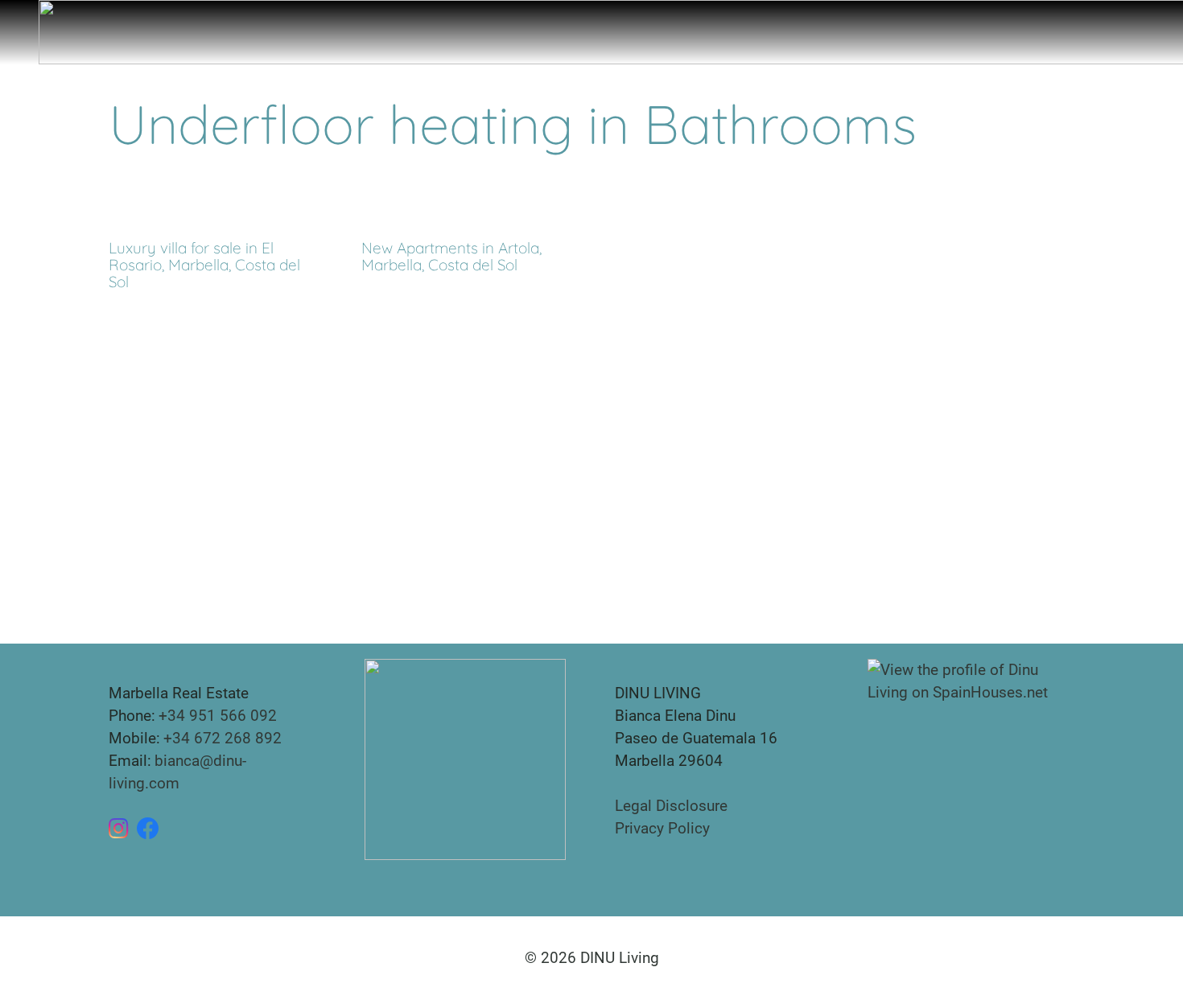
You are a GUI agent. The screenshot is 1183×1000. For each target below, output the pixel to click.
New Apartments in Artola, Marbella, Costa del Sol (451, 256)
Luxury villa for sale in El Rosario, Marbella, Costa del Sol (204, 264)
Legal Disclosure (671, 805)
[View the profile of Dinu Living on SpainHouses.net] (971, 680)
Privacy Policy (662, 828)
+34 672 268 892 (222, 738)
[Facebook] (148, 828)
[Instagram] (119, 828)
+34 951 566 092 (218, 715)
